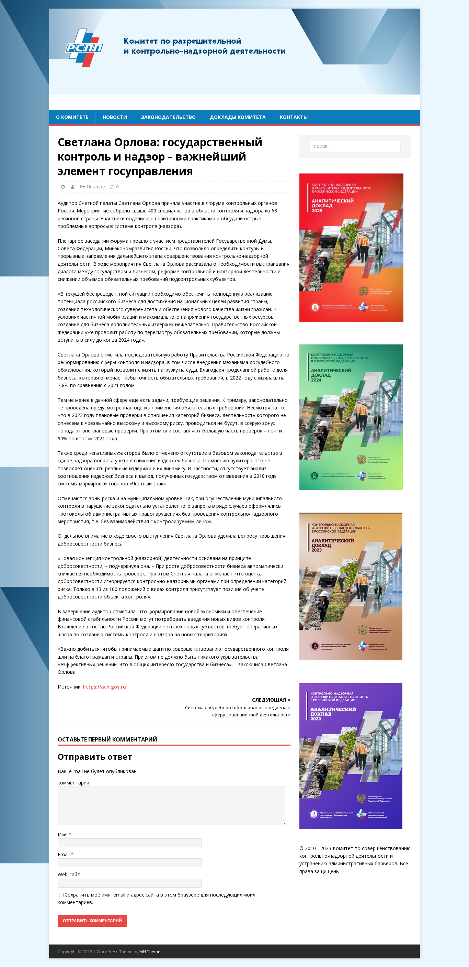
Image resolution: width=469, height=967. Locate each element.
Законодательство (168, 117)
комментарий (73, 782)
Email (64, 854)
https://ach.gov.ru (104, 686)
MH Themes (150, 952)
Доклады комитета (238, 117)
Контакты (294, 117)
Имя (63, 834)
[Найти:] (355, 146)
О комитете (72, 117)
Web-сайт (69, 874)
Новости (115, 117)
